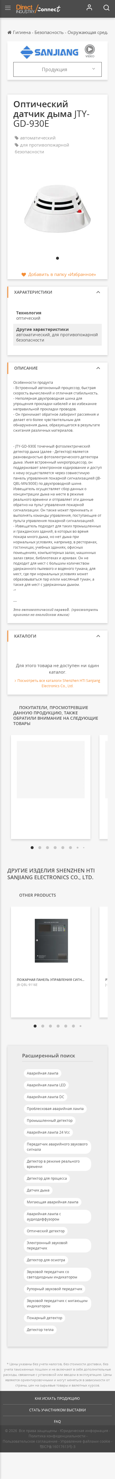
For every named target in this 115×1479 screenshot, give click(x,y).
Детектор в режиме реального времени (53, 1164)
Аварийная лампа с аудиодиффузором (44, 1216)
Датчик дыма (38, 1190)
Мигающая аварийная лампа (52, 1202)
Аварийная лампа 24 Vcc (48, 1132)
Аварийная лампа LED (46, 1085)
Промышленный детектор (50, 1120)
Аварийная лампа (42, 1073)
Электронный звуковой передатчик (47, 1245)
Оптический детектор (46, 1230)
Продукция (54, 69)
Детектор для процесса (47, 1178)
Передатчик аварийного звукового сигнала (57, 1147)
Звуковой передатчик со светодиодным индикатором (52, 1274)
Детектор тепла (40, 1329)
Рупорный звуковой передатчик (54, 1288)
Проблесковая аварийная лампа (55, 1108)
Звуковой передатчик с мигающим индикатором (57, 1303)
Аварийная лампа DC (45, 1096)
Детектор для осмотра (46, 1259)
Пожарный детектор (44, 1317)
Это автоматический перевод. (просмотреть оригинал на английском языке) (55, 612)
